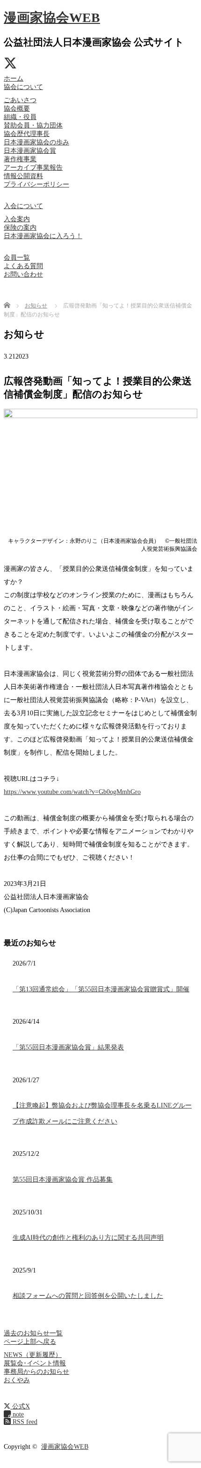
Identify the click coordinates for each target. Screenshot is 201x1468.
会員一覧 (17, 257)
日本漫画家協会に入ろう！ (43, 236)
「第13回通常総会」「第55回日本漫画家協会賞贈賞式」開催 (101, 989)
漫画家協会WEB (52, 17)
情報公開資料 (23, 176)
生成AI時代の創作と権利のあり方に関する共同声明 (88, 1237)
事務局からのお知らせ (36, 1371)
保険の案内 (20, 227)
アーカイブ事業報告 (33, 167)
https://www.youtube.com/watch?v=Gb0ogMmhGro (72, 791)
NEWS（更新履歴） (33, 1354)
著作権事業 (20, 159)
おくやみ (17, 1380)
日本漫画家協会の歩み (36, 142)
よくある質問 (23, 266)
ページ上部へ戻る (30, 1341)
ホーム (13, 78)
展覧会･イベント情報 (35, 1363)
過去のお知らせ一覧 (33, 1333)
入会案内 (17, 219)
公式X (20, 1406)
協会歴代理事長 (27, 133)
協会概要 (17, 108)
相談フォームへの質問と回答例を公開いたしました (88, 1295)
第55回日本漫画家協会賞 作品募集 (63, 1179)
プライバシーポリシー (36, 184)
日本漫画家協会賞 (30, 150)
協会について (23, 86)
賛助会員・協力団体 (33, 125)
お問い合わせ (23, 274)
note (17, 1414)
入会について (23, 206)
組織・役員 (20, 116)
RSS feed (24, 1421)
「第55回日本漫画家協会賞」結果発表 (68, 1047)
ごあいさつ (20, 100)
